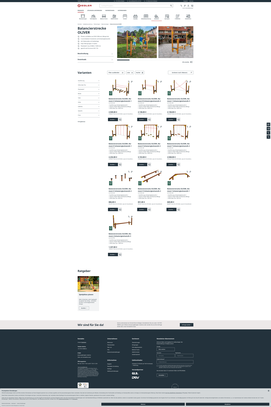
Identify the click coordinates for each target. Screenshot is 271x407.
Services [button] (191, 1)
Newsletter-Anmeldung (113, 366)
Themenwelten (110, 345)
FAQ (108, 349)
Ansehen (83, 308)
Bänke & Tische (135, 349)
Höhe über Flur (82, 85)
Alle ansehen (186, 62)
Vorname (159, 352)
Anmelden (162, 375)
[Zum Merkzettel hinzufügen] (131, 81)
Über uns (109, 347)
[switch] (85, 386)
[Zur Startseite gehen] (85, 5)
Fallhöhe (80, 106)
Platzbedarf (81, 89)
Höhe (79, 102)
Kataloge (109, 368)
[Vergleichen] (181, 5)
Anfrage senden (186, 325)
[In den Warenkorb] (120, 119)
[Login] (188, 5)
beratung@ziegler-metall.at (84, 355)
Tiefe (79, 98)
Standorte (83, 342)
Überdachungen (136, 342)
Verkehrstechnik (136, 354)
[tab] (83, 17)
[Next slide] (192, 43)
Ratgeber (109, 364)
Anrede (158, 346)
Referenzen (110, 342)
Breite (79, 93)
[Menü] (88, 383)
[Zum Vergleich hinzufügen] (129, 81)
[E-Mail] (268, 128)
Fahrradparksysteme (137, 347)
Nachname (178, 352)
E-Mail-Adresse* (161, 359)
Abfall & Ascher (135, 352)
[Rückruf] (268, 137)
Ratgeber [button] (185, 1)
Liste (128, 72)
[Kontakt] (268, 124)
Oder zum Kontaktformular (84, 357)
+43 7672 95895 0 (82, 348)
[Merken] (185, 5)
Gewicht (80, 111)
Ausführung (81, 80)
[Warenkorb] (191, 5)
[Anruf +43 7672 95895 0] (268, 133)
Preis (79, 115)
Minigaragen (135, 345)
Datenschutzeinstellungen (113, 352)
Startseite (80, 24)
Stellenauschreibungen (112, 371)
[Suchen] (171, 5)
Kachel (138, 72)
